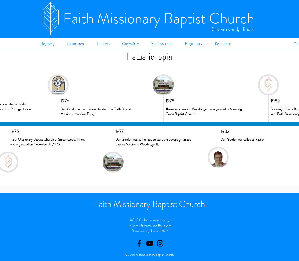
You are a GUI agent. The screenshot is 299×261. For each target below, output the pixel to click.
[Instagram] (160, 243)
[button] (76, 44)
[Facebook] (139, 243)
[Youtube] (150, 243)
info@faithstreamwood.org (149, 219)
